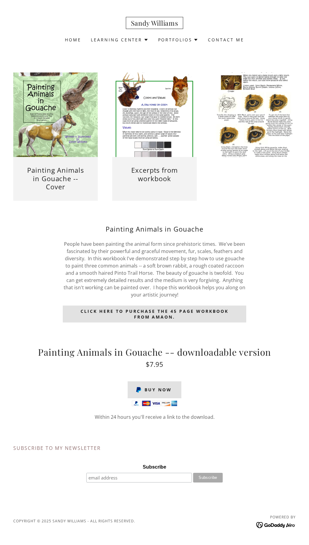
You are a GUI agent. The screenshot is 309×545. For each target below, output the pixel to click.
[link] (154, 24)
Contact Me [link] (226, 40)
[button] (119, 39)
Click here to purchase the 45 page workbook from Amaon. (154, 314)
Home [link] (73, 40)
